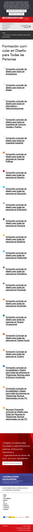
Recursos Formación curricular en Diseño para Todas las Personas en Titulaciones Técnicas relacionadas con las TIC (17, 414)
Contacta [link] (5, 509)
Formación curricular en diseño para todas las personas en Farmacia (16, 223)
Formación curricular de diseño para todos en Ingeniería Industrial (16, 140)
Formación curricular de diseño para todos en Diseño (16, 87)
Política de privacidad (23, 528)
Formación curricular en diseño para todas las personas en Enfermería (16, 207)
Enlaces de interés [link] (5, 502)
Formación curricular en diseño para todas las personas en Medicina (16, 239)
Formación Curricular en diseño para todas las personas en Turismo (16, 354)
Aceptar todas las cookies (16, 11)
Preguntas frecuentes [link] (6, 506)
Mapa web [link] (4, 496)
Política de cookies (16, 14)
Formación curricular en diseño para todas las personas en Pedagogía (16, 255)
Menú (26, 18)
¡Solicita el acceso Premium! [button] (12, 463)
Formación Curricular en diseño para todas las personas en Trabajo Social (17, 338)
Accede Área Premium (24, 26)
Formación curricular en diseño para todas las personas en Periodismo (16, 271)
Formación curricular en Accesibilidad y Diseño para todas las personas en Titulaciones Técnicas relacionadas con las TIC (17, 393)
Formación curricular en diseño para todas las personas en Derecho (16, 175)
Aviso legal (26, 526)
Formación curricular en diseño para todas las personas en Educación (16, 191)
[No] (31, 8)
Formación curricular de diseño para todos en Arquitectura (16, 71)
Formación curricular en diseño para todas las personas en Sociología (16, 303)
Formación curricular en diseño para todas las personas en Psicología (16, 287)
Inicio (4, 33)
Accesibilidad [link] (6, 498)
